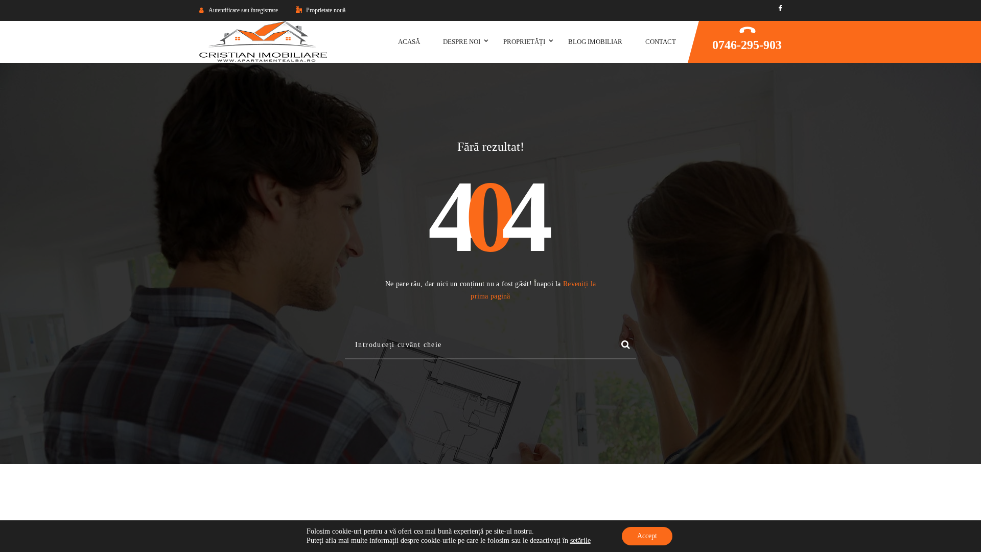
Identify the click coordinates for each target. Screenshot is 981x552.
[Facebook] (780, 8)
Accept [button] (647, 536)
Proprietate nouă (325, 10)
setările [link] (580, 540)
